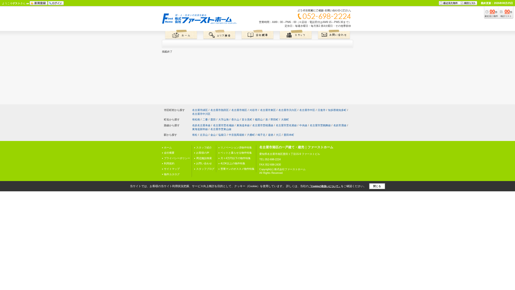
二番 (205, 119)
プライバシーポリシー (177, 158)
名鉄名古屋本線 (201, 125)
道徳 (270, 134)
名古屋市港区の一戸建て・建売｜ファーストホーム (296, 147)
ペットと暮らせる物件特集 (236, 152)
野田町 (274, 119)
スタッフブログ (205, 168)
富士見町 (247, 119)
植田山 (259, 119)
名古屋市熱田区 (219, 110)
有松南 (196, 119)
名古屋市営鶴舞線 (320, 125)
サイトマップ (172, 168)
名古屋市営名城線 (223, 125)
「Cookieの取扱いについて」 (325, 186)
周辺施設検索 (204, 158)
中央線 (303, 125)
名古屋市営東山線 (220, 129)
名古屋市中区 (307, 110)
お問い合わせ (204, 163)
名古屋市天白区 (287, 110)
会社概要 (169, 152)
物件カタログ (172, 174)
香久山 (235, 119)
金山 (213, 134)
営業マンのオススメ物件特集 (237, 168)
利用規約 (169, 163)
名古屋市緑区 (200, 110)
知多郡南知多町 (337, 110)
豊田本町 (289, 134)
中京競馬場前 (236, 134)
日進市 (321, 110)
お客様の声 (202, 152)
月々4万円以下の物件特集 (235, 158)
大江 (278, 134)
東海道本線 (243, 125)
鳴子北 (261, 134)
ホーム (168, 147)
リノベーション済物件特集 (236, 147)
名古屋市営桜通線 (262, 125)
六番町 (251, 134)
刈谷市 (254, 110)
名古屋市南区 (239, 110)
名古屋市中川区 (201, 113)
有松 (194, 134)
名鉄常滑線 (339, 125)
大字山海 (223, 119)
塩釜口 (222, 134)
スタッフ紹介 (204, 147)
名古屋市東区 (268, 110)
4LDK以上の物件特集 (232, 163)
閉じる (377, 186)
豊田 (213, 119)
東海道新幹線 (200, 129)
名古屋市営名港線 (286, 125)
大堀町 (285, 119)
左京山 (204, 134)
